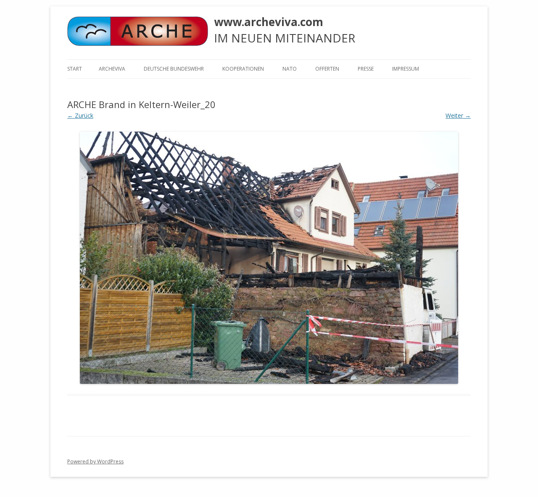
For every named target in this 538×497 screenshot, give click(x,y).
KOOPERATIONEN (243, 68)
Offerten (327, 68)
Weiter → (458, 115)
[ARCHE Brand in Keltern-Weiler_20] (269, 258)
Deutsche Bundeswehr (174, 68)
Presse (366, 68)
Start (74, 68)
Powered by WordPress (95, 461)
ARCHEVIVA (112, 68)
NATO (289, 68)
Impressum (405, 68)
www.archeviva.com (268, 21)
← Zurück (80, 115)
